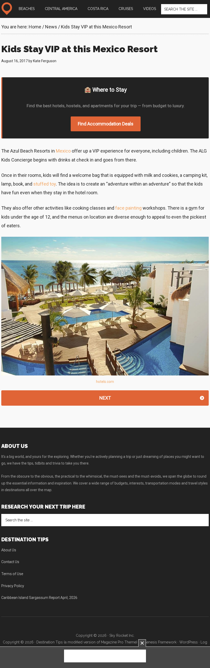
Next (105, 398)
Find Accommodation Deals (105, 123)
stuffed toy (44, 184)
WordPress (188, 642)
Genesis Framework (160, 642)
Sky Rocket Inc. (121, 635)
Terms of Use (12, 574)
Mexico (63, 151)
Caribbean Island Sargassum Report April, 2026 (39, 598)
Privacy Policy (12, 586)
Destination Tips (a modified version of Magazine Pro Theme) (86, 642)
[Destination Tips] (6, 8)
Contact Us (10, 562)
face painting (128, 208)
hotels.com (105, 382)
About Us (8, 550)
